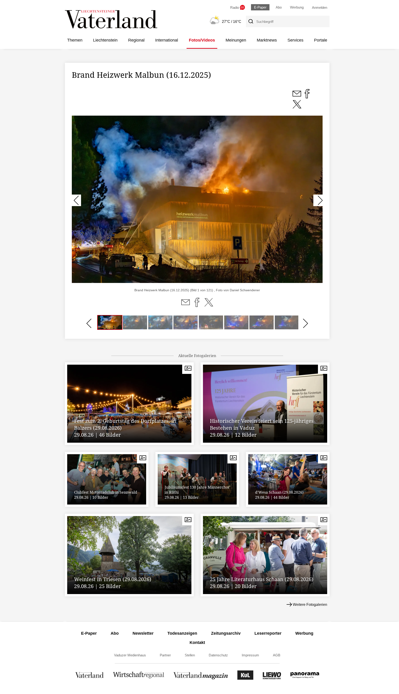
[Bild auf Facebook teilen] (307, 96)
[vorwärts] (318, 200)
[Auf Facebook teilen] (197, 305)
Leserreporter (267, 633)
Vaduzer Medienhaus (130, 655)
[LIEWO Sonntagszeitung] (272, 678)
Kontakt (197, 642)
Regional (136, 40)
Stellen (190, 655)
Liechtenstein (105, 40)
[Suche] (250, 21)
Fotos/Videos (202, 40)
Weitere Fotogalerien (310, 605)
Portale (320, 40)
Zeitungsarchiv (226, 633)
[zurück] (76, 200)
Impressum (250, 655)
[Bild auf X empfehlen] (297, 107)
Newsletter (143, 633)
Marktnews (267, 40)
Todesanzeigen (182, 633)
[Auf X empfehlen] (209, 305)
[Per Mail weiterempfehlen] (185, 305)
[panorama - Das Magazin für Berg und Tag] (304, 678)
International (166, 40)
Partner (165, 655)
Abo (279, 7)
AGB (276, 655)
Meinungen (236, 40)
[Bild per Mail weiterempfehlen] (297, 96)
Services (295, 40)
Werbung (297, 7)
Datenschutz (218, 655)
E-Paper (260, 7)
